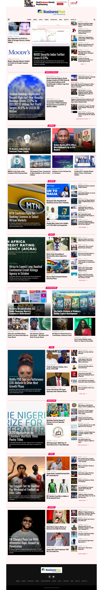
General (35, 19)
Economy (29, 19)
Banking (18, 581)
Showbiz (46, 19)
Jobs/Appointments (45, 581)
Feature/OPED (54, 19)
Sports (40, 19)
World (60, 19)
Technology (66, 581)
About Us (66, 19)
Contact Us (73, 19)
